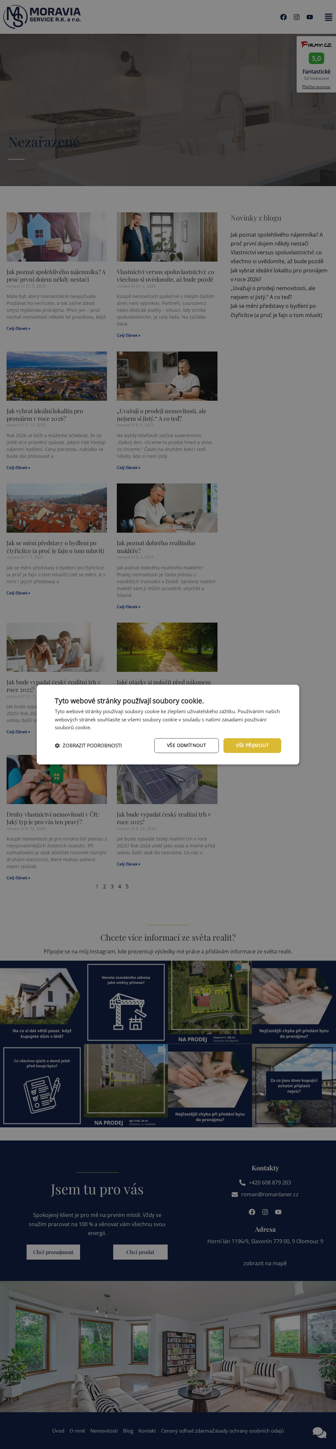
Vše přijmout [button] (252, 745)
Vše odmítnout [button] (186, 745)
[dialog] (168, 724)
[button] (88, 746)
